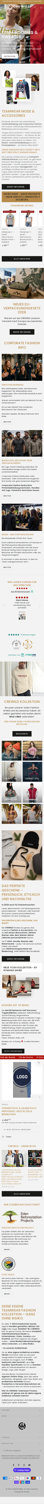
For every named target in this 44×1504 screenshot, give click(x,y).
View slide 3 (22, 60)
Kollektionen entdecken (13, 1400)
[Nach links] (33, 1097)
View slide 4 (29, 60)
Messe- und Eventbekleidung (15, 142)
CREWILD (5, 1104)
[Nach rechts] (39, 1097)
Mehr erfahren (16, 187)
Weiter (7, 422)
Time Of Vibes (17, 1489)
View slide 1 (8, 60)
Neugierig (22, 734)
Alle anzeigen (22, 259)
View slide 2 (15, 60)
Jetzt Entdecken (13, 1051)
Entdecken (9, 56)
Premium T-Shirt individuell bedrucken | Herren (8, 237)
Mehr (7, 1249)
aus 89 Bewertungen (20, 591)
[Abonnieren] (41, 1450)
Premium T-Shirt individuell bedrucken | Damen (26, 237)
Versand (12, 1123)
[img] (22, 588)
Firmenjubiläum (9, 145)
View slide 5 (36, 60)
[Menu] (3, 7)
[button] (35, 7)
